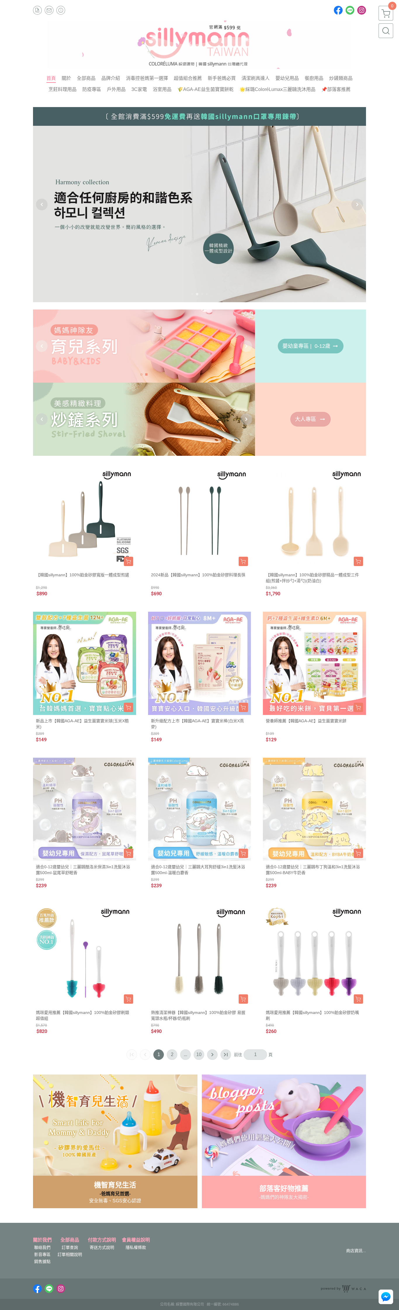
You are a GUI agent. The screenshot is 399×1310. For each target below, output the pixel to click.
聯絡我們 (42, 1247)
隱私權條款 (136, 1247)
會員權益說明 (136, 1240)
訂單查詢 (70, 1247)
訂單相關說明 (70, 1254)
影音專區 (42, 1254)
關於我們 (42, 1240)
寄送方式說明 (102, 1247)
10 (199, 1054)
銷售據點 (42, 1261)
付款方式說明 (102, 1240)
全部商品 (69, 1240)
